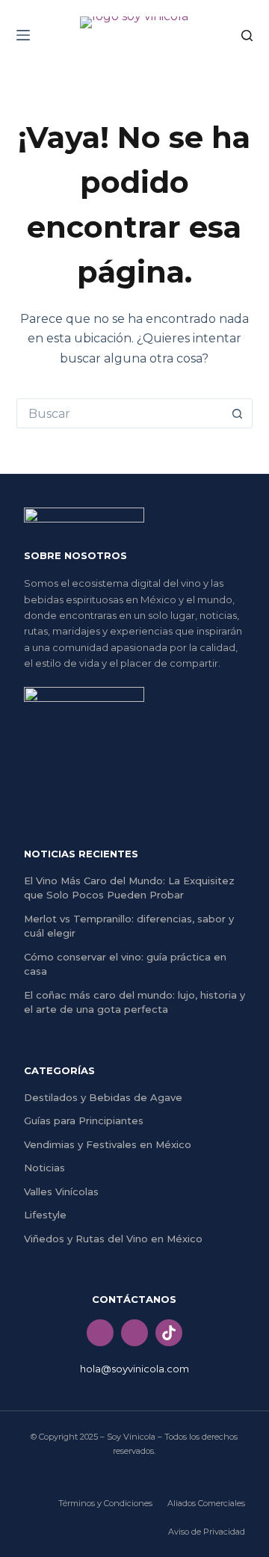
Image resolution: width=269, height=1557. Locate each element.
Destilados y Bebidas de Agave (103, 1097)
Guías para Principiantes (83, 1120)
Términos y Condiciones (105, 1503)
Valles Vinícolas (61, 1191)
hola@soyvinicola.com (134, 1369)
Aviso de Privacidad (206, 1531)
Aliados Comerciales (206, 1503)
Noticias (44, 1168)
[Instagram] (134, 1332)
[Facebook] (100, 1332)
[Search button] (238, 413)
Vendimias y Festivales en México (107, 1144)
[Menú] (23, 35)
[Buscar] (247, 35)
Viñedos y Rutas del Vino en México (113, 1239)
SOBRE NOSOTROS (75, 555)
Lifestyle (45, 1215)
